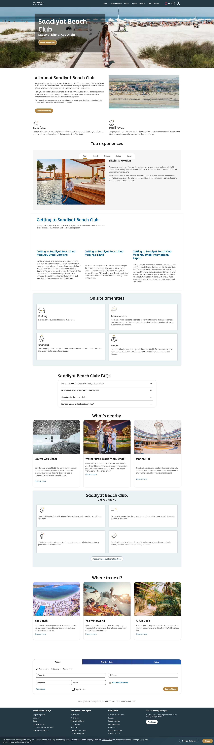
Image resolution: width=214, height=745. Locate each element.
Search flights (170, 689)
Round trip (43, 669)
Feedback (152, 722)
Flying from (42, 675)
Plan (149, 4)
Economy (66, 669)
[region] (107, 741)
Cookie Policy (107, 740)
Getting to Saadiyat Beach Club (67, 220)
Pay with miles (80, 689)
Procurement (112, 727)
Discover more (40, 481)
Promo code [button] (40, 689)
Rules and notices (114, 733)
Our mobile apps (113, 724)
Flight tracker (75, 724)
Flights (156, 4)
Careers (35, 721)
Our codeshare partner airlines (43, 727)
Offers (126, 4)
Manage (142, 4)
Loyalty (134, 4)
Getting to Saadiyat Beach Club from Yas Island (104, 253)
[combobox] (43, 669)
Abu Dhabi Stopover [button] (120, 682)
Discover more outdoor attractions (107, 559)
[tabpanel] (107, 183)
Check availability (47, 42)
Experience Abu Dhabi (78, 730)
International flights (77, 721)
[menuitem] (105, 3)
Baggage (111, 718)
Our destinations (116, 4)
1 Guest (56, 669)
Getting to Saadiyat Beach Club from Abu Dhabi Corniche (56, 253)
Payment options (114, 721)
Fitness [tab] (107, 156)
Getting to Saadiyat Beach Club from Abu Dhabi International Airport (152, 255)
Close (207, 741)
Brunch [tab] (129, 156)
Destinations (75, 718)
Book (105, 4)
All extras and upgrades (116, 715)
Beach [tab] (95, 156)
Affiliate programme (115, 730)
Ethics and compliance (40, 730)
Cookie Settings (189, 741)
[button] (167, 3)
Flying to (113, 675)
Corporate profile (39, 715)
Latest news (37, 718)
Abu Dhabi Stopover (77, 733)
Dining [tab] (118, 156)
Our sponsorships (39, 724)
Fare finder (74, 727)
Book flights (75, 715)
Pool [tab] (84, 156)
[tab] (57, 661)
